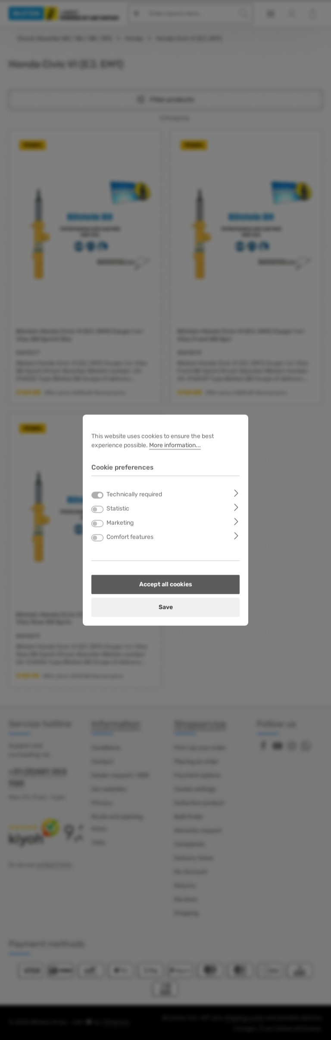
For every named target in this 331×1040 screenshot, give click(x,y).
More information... (175, 445)
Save (166, 607)
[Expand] (236, 492)
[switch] (97, 509)
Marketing (120, 523)
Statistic (117, 508)
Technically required (134, 494)
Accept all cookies (165, 584)
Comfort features (129, 537)
